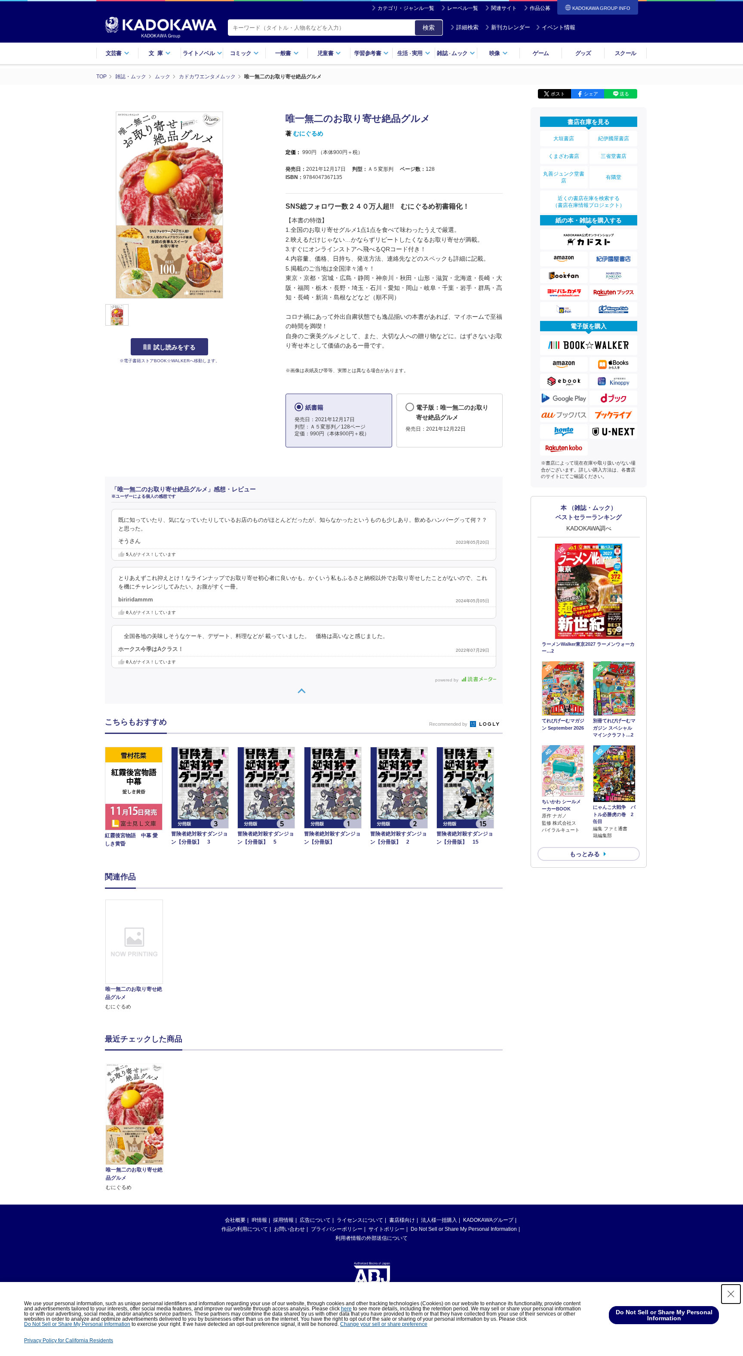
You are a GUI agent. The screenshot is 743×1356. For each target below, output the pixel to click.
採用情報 (283, 1220)
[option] (139, 955)
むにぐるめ (308, 133)
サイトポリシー (386, 1229)
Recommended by (449, 724)
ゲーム (541, 53)
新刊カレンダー (510, 27)
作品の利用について (244, 1229)
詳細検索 (467, 27)
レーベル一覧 (462, 8)
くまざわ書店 (563, 156)
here (346, 1308)
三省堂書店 (613, 156)
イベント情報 (558, 27)
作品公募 (540, 8)
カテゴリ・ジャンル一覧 (406, 8)
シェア (591, 93)
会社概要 (235, 1220)
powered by (447, 680)
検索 (429, 27)
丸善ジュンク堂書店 (563, 177)
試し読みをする (175, 347)
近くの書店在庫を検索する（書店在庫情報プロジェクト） (589, 201)
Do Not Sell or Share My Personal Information (464, 1229)
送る (624, 93)
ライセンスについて (360, 1220)
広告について (315, 1220)
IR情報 (259, 1220)
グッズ (583, 53)
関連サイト (504, 8)
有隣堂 (613, 177)
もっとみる (585, 854)
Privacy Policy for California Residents (68, 1341)
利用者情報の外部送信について (371, 1238)
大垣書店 (563, 139)
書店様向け (402, 1220)
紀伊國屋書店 (613, 139)
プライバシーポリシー (336, 1229)
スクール (625, 53)
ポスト (558, 93)
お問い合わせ (289, 1229)
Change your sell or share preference (383, 1324)
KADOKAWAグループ (488, 1220)
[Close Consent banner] (731, 1294)
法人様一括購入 (439, 1220)
